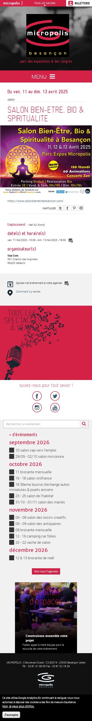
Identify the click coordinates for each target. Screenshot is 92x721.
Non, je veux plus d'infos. (18, 706)
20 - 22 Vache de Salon (32, 542)
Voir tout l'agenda (46, 571)
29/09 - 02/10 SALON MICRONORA (39, 456)
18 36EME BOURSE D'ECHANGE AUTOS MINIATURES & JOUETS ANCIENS (39, 487)
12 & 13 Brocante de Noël (34, 557)
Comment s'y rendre (28, 291)
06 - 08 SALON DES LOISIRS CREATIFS (40, 517)
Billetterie (82, 3)
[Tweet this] (60, 208)
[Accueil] (47, 35)
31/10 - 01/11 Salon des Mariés (40, 502)
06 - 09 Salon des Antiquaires (38, 523)
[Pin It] (74, 208)
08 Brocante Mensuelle (33, 529)
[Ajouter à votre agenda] (71, 240)
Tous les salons (44, 3)
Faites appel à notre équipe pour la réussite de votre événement (43, 647)
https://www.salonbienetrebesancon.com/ (35, 201)
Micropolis (11, 3)
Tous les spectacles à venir (22, 321)
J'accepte (11, 714)
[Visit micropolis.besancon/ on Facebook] (67, 208)
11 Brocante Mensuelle (33, 471)
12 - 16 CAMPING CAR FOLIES (35, 536)
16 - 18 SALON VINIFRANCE (33, 478)
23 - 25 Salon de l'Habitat (34, 495)
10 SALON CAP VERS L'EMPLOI (35, 450)
